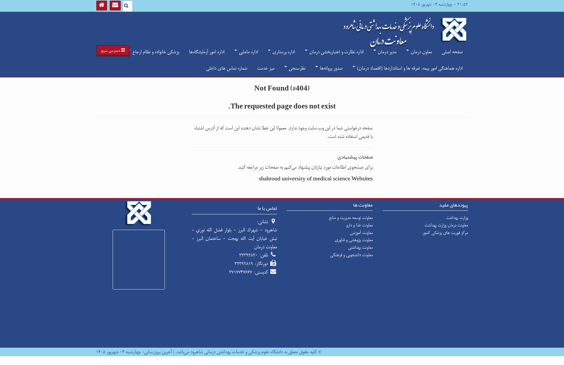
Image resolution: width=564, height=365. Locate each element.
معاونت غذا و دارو (359, 225)
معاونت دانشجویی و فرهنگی (351, 254)
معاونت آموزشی (361, 232)
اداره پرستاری (283, 52)
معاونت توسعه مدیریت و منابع (351, 217)
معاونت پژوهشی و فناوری (354, 239)
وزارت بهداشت (457, 217)
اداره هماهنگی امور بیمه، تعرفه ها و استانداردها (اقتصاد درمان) (409, 68)
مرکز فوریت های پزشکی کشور (445, 232)
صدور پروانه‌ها (331, 68)
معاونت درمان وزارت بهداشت (446, 225)
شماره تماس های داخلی (226, 68)
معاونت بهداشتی (360, 247)
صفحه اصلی (452, 52)
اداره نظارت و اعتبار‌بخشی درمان (336, 52)
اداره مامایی (248, 52)
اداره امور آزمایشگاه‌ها (207, 52)
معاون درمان (421, 52)
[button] (113, 50)
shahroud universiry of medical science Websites (316, 179)
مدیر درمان (387, 52)
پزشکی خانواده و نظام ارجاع (155, 52)
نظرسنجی (297, 68)
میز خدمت (265, 68)
